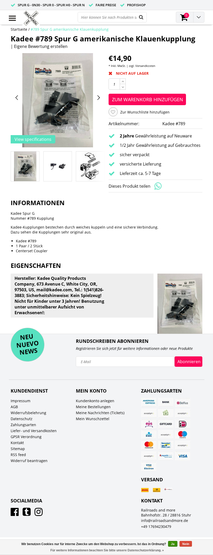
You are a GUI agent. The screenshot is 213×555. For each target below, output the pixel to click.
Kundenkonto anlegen (95, 400)
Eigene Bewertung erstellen (41, 46)
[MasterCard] (149, 445)
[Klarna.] (166, 434)
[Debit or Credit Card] (182, 413)
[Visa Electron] (149, 466)
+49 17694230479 (156, 526)
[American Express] (149, 402)
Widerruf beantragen (29, 460)
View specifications (33, 139)
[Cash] (166, 413)
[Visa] (182, 456)
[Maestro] (182, 434)
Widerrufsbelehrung (28, 412)
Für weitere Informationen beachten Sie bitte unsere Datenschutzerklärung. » (107, 550)
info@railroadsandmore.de (164, 520)
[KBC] (149, 434)
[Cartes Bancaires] (149, 413)
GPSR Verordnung (26, 436)
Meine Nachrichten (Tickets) (100, 412)
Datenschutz (21, 418)
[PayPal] (182, 445)
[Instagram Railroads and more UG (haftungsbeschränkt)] (39, 513)
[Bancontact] (166, 445)
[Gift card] (166, 423)
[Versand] (145, 490)
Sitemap (18, 448)
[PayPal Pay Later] (149, 456)
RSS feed (18, 454)
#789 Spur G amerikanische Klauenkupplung (70, 29)
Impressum (20, 400)
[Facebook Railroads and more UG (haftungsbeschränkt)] (15, 513)
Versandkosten (145, 66)
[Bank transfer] (166, 402)
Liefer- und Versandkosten (34, 430)
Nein (185, 544)
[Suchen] (141, 17)
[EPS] (149, 423)
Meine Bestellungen (93, 406)
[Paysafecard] (166, 456)
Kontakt (17, 442)
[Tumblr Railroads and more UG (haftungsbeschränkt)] (27, 513)
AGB (14, 406)
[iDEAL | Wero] (182, 423)
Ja (173, 544)
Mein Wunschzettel (92, 418)
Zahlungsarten (23, 424)
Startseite (19, 29)
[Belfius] (182, 402)
